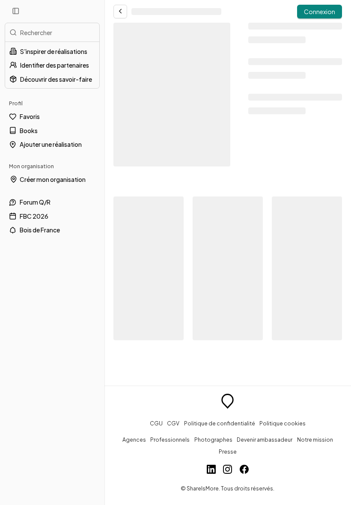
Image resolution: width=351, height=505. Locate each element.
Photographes (213, 439)
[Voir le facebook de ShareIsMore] (244, 470)
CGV (173, 423)
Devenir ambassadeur (264, 439)
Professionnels (170, 439)
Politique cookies (282, 423)
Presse (228, 451)
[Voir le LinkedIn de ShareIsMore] (211, 470)
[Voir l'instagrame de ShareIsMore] (227, 470)
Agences (134, 439)
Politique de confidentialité (219, 423)
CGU (156, 423)
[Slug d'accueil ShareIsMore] (227, 402)
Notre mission (315, 439)
